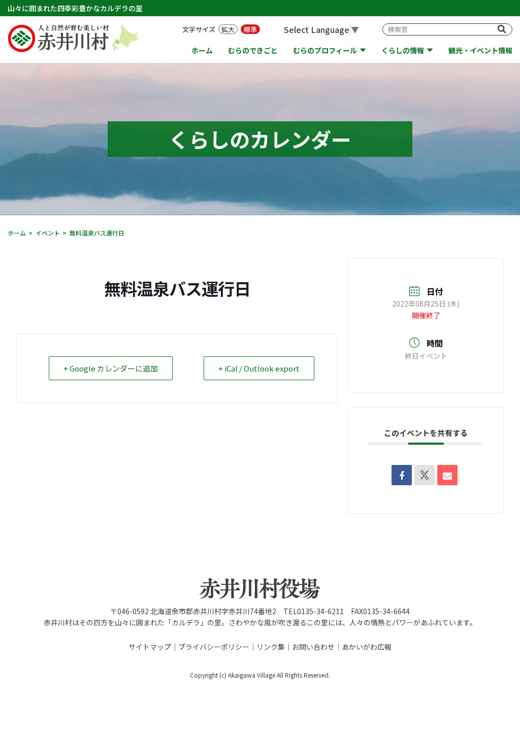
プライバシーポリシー (213, 647)
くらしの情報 (402, 50)
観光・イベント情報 (480, 50)
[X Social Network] (424, 475)
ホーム (202, 50)
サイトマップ (149, 647)
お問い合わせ (313, 647)
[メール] (447, 475)
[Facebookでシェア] (402, 475)
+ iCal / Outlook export (259, 368)
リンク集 (270, 647)
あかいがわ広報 (367, 647)
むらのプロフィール (325, 50)
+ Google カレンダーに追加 (110, 368)
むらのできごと (253, 50)
